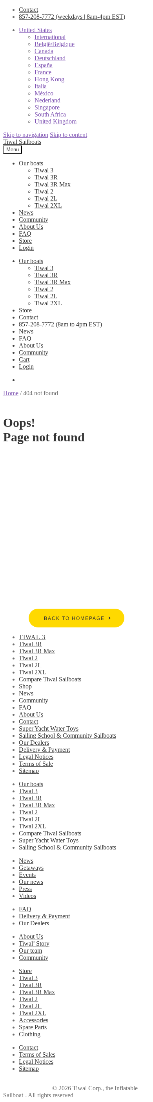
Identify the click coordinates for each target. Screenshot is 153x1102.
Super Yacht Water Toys (48, 728)
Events (27, 874)
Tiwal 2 (44, 191)
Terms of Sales (37, 1054)
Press (25, 888)
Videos (27, 895)
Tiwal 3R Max (53, 184)
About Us (31, 226)
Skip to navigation (25, 134)
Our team (30, 950)
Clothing (29, 1034)
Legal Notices (36, 756)
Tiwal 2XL (48, 205)
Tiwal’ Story (34, 943)
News (26, 212)
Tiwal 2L (46, 198)
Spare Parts (33, 1027)
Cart (24, 359)
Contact (28, 9)
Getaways (31, 867)
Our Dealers (34, 742)
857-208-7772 (72, 16)
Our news (31, 881)
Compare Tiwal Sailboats (50, 679)
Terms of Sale (36, 763)
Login (26, 247)
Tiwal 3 (44, 170)
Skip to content (68, 134)
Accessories (33, 1020)
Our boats (31, 163)
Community (33, 219)
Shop (25, 686)
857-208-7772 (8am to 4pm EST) (60, 324)
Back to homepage (74, 618)
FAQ (25, 233)
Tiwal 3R (46, 177)
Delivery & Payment (44, 749)
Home (10, 393)
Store (25, 240)
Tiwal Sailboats (22, 141)
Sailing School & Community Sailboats (67, 735)
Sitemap (29, 770)
